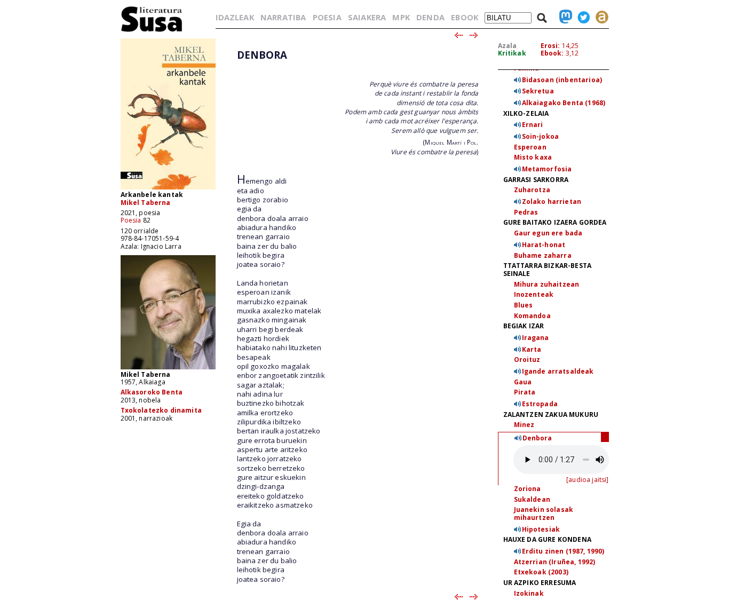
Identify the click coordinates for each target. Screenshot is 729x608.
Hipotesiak (541, 529)
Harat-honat (544, 244)
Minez (524, 424)
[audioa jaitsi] (587, 479)
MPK (400, 17)
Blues (523, 305)
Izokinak (529, 593)
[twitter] (581, 17)
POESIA (327, 17)
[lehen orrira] (152, 31)
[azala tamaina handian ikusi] (168, 188)
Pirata (525, 392)
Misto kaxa (533, 157)
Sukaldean (532, 499)
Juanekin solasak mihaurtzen (544, 513)
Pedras (526, 212)
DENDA (430, 17)
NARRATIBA (283, 17)
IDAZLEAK (235, 17)
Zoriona (527, 488)
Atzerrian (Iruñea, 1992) (555, 561)
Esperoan (530, 147)
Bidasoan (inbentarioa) (562, 79)
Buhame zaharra (543, 255)
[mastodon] (563, 17)
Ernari (532, 124)
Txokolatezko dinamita (161, 410)
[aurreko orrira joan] (458, 36)
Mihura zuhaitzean (547, 284)
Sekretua (538, 91)
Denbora (537, 438)
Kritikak (512, 53)
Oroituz (527, 359)
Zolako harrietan (552, 201)
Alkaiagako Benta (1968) (564, 102)
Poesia (131, 220)
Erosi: (550, 45)
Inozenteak (534, 294)
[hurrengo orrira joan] (474, 36)
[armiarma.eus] (599, 17)
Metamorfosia (547, 168)
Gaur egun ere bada (548, 233)
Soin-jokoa (540, 136)
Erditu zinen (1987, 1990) (563, 551)
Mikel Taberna (146, 202)
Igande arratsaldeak (558, 371)
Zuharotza (532, 189)
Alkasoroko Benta (152, 392)
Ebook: (552, 53)
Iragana (535, 337)
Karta (532, 349)
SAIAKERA (367, 17)
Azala (507, 45)
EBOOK (464, 17)
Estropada (540, 403)
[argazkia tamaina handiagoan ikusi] (168, 368)
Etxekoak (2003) (541, 572)
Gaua (523, 381)
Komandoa (532, 315)
